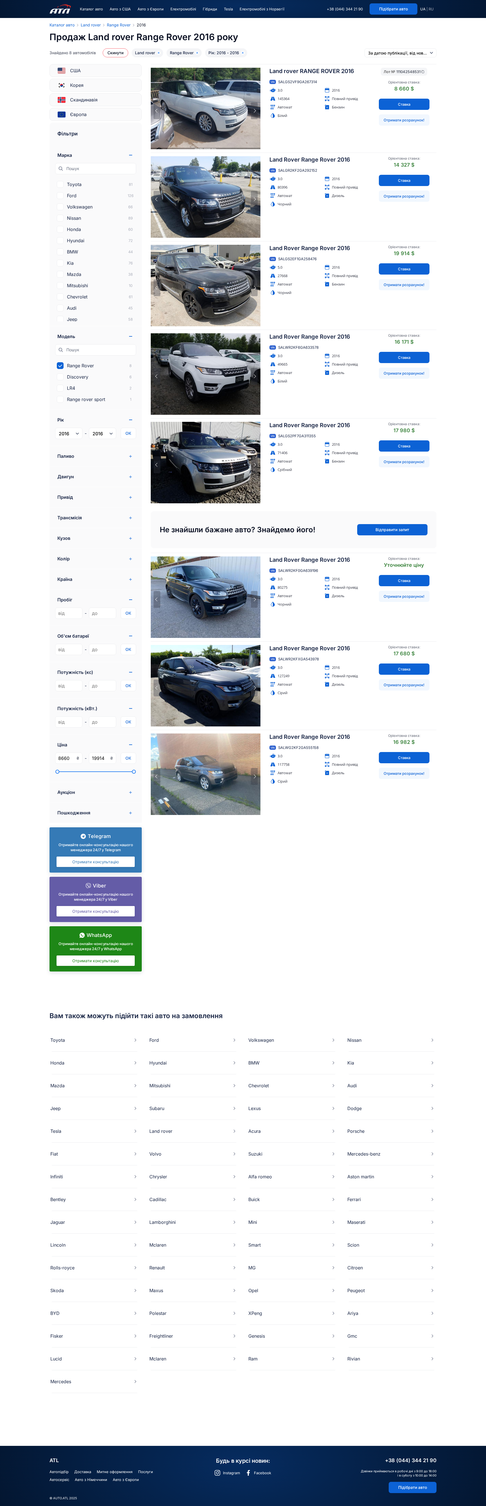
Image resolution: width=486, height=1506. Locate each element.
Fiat (54, 1154)
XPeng (255, 1313)
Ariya (352, 1313)
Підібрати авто (412, 1487)
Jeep (55, 1108)
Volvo (155, 1154)
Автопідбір (59, 1471)
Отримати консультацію (95, 861)
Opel (253, 1290)
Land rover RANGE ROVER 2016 (311, 71)
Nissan (354, 1040)
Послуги (145, 1471)
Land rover (91, 24)
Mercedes (60, 1381)
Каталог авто (91, 9)
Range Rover (118, 24)
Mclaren (157, 1245)
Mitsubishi (159, 1085)
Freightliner (161, 1336)
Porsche (355, 1131)
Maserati (356, 1222)
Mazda (57, 1085)
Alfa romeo (260, 1176)
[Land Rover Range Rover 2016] (205, 197)
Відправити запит (392, 529)
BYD (55, 1313)
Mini (252, 1222)
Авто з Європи (151, 9)
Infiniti (56, 1176)
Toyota (57, 1040)
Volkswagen (261, 1040)
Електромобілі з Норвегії (262, 9)
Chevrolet (258, 1085)
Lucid (56, 1359)
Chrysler (158, 1176)
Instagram (231, 1473)
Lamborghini (162, 1222)
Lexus (254, 1108)
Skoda (57, 1290)
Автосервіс (59, 1479)
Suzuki (255, 1154)
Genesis (256, 1336)
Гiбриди (210, 9)
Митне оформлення (114, 1471)
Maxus (156, 1290)
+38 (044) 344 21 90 (345, 9)
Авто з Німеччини (91, 1479)
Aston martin (360, 1176)
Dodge (354, 1108)
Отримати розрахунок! (404, 120)
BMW (254, 1063)
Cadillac (157, 1199)
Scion (353, 1245)
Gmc (352, 1336)
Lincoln (58, 1245)
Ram (253, 1359)
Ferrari (354, 1199)
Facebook (262, 1473)
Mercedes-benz (364, 1154)
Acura (254, 1131)
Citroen (355, 1268)
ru (431, 9)
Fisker (56, 1336)
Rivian (353, 1359)
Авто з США (120, 9)
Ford (154, 1040)
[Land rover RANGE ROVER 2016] (205, 108)
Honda (57, 1063)
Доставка (82, 1471)
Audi (352, 1085)
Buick (254, 1199)
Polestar (157, 1313)
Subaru (156, 1108)
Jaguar (57, 1222)
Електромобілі (183, 9)
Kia (350, 1063)
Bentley (58, 1199)
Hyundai (158, 1063)
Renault (157, 1268)
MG (252, 1268)
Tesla (228, 9)
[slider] (57, 772)
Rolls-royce (62, 1268)
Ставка (404, 104)
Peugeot (356, 1290)
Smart (254, 1245)
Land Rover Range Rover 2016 (309, 159)
